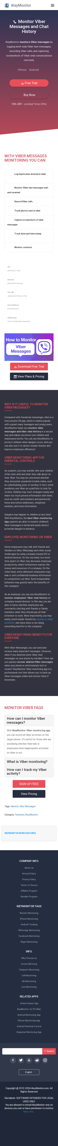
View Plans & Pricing (30, 376)
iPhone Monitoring (29, 919)
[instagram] (45, 1060)
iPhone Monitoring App (29, 1021)
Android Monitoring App (29, 1015)
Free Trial (30, 83)
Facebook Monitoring (29, 936)
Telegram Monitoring (29, 970)
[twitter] (21, 1060)
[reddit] (37, 1060)
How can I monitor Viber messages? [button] (26, 720)
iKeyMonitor (31, 814)
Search (50, 1051)
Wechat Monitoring (29, 913)
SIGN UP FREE (29, 784)
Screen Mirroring (29, 964)
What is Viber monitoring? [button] (27, 762)
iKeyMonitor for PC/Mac (29, 1009)
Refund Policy (29, 874)
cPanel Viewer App (29, 1003)
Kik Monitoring (29, 981)
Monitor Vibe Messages (23, 806)
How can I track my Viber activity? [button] (27, 772)
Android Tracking (29, 924)
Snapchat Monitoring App (29, 1032)
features (19, 814)
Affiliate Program (29, 891)
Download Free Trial (30, 366)
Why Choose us (29, 958)
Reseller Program (29, 897)
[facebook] (13, 1060)
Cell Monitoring (29, 975)
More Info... (29, 1111)
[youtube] (29, 1060)
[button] (29, 347)
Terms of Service (29, 885)
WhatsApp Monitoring (29, 930)
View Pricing (29, 794)
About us (29, 868)
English (29, 1072)
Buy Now (29, 95)
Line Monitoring (29, 987)
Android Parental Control (29, 1026)
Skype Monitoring (29, 942)
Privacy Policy (29, 879)
